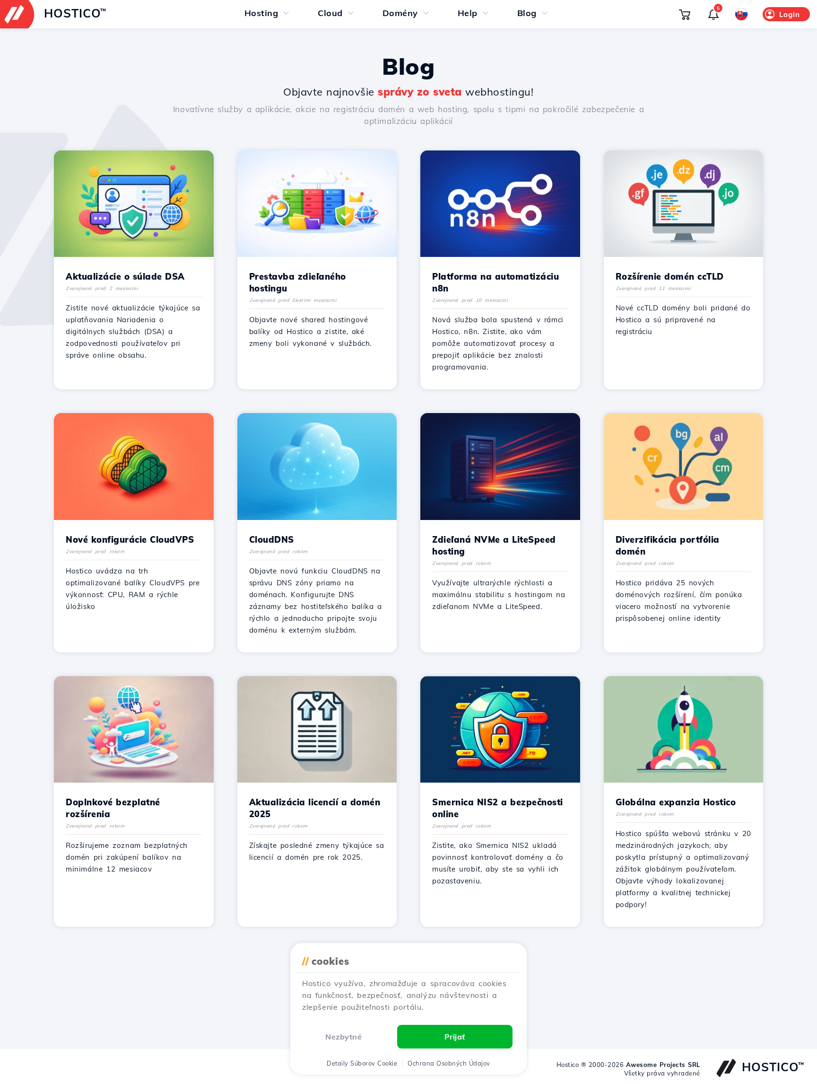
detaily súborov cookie (362, 1063)
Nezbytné (343, 1036)
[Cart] (684, 14)
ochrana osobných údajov (449, 1063)
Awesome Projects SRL (663, 1064)
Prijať (454, 1036)
